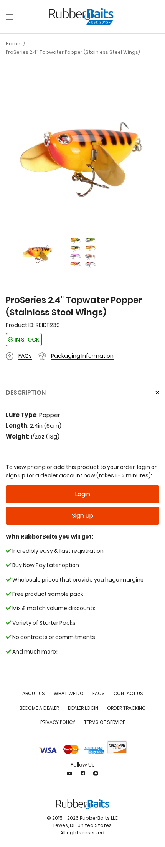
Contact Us (128, 693)
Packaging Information (82, 356)
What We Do (69, 693)
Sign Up (82, 515)
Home (13, 43)
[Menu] (9, 17)
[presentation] (13, 153)
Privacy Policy (57, 722)
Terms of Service (104, 722)
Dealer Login (83, 708)
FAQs (25, 356)
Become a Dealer (39, 708)
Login (82, 494)
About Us (33, 693)
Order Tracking (126, 708)
